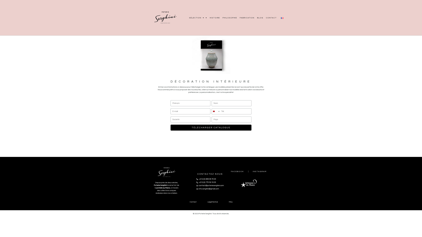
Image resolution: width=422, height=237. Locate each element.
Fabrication (247, 18)
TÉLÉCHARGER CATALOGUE (211, 128)
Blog (260, 18)
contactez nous (210, 174)
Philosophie (230, 18)
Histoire (215, 18)
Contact (271, 18)
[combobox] (216, 111)
